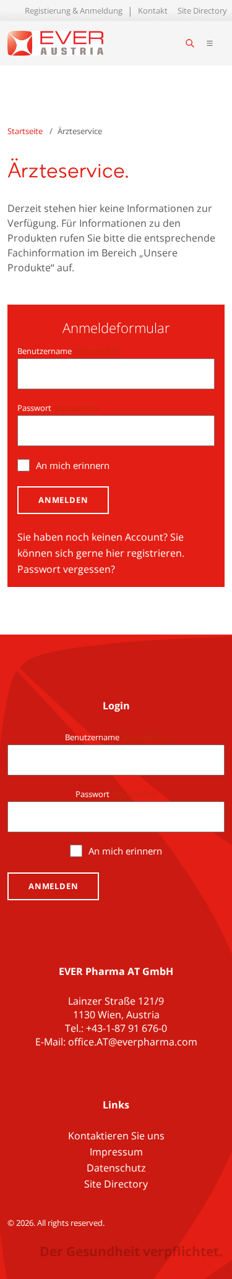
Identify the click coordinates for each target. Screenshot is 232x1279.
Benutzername (68, 351)
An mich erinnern (73, 465)
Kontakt (153, 10)
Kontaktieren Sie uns (116, 1135)
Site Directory (202, 10)
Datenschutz (116, 1168)
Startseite (25, 131)
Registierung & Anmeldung (73, 10)
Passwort (57, 407)
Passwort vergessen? (66, 569)
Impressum (116, 1152)
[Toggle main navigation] (209, 43)
